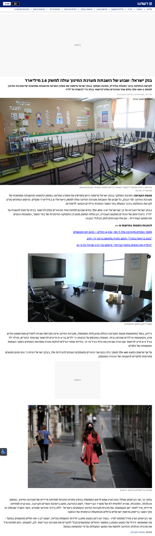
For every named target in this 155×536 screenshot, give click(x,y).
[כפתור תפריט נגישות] (3, 451)
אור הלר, (148, 94)
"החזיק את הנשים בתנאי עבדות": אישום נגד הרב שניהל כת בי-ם (114, 245)
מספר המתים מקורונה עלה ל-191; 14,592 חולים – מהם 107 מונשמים (112, 232)
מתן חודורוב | (138, 94)
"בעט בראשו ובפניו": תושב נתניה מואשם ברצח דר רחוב (119, 238)
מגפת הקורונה (137, 532)
